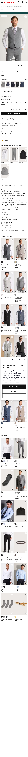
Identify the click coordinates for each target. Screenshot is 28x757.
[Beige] (15, 262)
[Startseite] (10, 2)
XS (3, 102)
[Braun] (15, 423)
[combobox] (15, 6)
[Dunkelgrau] (2, 262)
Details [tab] (14, 359)
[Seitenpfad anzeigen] (2, 9)
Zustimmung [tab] (6, 359)
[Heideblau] (18, 327)
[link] (19, 2)
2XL (25, 102)
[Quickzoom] (8, 160)
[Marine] (13, 84)
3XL (3, 106)
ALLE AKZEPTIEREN (14, 386)
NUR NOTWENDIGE (14, 396)
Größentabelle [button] (7, 96)
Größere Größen (23, 109)
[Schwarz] (17, 84)
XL (20, 102)
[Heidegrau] (4, 617)
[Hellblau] (4, 461)
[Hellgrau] (2, 295)
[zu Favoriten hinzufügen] (25, 16)
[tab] (5, 119)
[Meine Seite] (19, 2)
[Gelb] (15, 617)
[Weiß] (6, 461)
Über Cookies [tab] (23, 359)
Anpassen (13, 391)
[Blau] (8, 84)
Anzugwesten (8, 9)
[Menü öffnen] (2, 2)
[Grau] (3, 84)
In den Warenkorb (14, 113)
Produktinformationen (7, 91)
